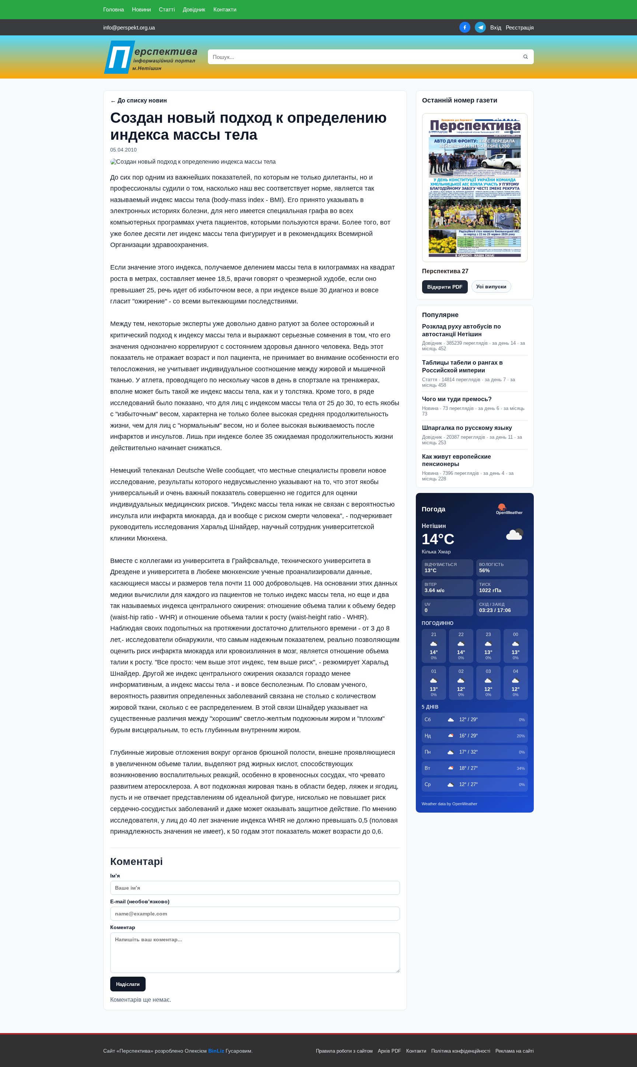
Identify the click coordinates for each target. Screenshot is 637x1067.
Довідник (194, 9)
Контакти (224, 9)
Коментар (122, 927)
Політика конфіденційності (460, 1051)
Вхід (495, 27)
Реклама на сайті (514, 1051)
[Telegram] (480, 27)
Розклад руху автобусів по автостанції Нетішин (461, 330)
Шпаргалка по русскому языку (467, 428)
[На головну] (151, 57)
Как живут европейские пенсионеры (456, 460)
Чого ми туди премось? (457, 399)
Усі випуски (491, 286)
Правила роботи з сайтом (344, 1051)
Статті (167, 9)
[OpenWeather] (509, 509)
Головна (113, 9)
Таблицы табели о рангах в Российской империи (462, 366)
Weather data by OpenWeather (449, 804)
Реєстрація (520, 27)
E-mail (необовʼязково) (140, 901)
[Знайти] (526, 57)
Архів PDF (389, 1051)
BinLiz (216, 1051)
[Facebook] (464, 27)
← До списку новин (138, 100)
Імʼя (115, 876)
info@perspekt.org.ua (129, 27)
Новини (141, 9)
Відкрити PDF (445, 287)
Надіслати (128, 984)
